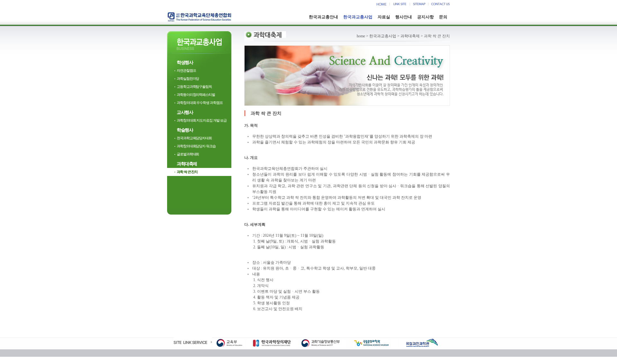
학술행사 (185, 130)
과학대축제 (187, 163)
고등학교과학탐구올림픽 (194, 86)
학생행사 (185, 62)
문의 (443, 16)
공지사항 (425, 16)
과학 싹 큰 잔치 (187, 172)
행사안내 (403, 16)
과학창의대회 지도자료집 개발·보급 (202, 120)
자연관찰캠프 (186, 70)
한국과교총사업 (357, 16)
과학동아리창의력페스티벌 (196, 95)
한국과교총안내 (323, 16)
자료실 (384, 16)
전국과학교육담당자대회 (194, 138)
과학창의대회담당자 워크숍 (196, 146)
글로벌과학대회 (188, 154)
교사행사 (185, 112)
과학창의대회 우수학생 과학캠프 (199, 103)
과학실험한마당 (188, 78)
